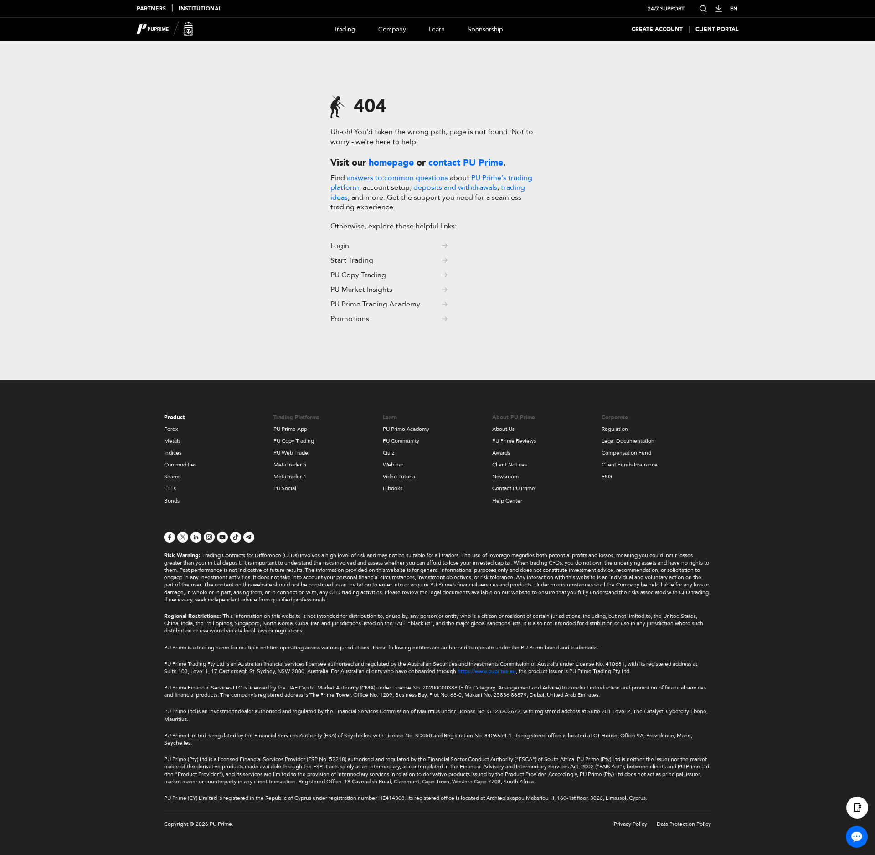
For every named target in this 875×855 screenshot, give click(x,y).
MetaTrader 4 (289, 476)
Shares (172, 476)
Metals (172, 441)
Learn (437, 29)
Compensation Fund (626, 452)
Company (392, 29)
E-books (392, 488)
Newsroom (505, 476)
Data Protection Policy (684, 824)
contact (465, 162)
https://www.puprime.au (487, 671)
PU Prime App (290, 429)
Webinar (393, 464)
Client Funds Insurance (630, 464)
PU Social (284, 488)
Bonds (172, 500)
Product (174, 417)
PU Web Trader (291, 452)
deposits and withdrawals (455, 187)
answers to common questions (397, 178)
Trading (344, 29)
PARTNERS (151, 8)
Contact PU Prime (513, 488)
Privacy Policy (630, 824)
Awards (501, 452)
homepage (391, 162)
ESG (607, 476)
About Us (503, 429)
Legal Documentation (628, 441)
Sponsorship (485, 29)
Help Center (507, 500)
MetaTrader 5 (289, 464)
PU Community (401, 441)
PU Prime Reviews (514, 441)
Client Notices (509, 464)
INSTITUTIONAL (200, 8)
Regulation (615, 429)
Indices (172, 452)
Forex (171, 429)
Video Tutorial (400, 476)
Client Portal (716, 29)
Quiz (388, 452)
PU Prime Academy (406, 429)
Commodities (180, 464)
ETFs (170, 488)
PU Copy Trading (293, 441)
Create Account (657, 29)
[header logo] (165, 29)
